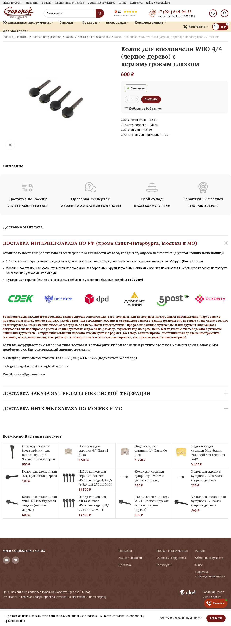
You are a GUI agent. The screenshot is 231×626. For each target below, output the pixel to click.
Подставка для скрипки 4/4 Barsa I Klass (93, 450)
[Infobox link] (201, 594)
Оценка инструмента (171, 558)
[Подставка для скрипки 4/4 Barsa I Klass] (68, 452)
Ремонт (200, 551)
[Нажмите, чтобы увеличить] (10, 144)
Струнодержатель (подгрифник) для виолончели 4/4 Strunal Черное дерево (39, 453)
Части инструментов (46, 37)
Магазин (22, 37)
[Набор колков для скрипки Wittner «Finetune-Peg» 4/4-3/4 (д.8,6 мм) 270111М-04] (68, 477)
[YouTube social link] (6, 560)
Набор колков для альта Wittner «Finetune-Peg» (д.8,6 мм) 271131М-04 (94, 503)
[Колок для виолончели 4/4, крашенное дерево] (12, 477)
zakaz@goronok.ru (29, 374)
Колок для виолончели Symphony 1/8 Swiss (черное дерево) (208, 501)
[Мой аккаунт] (224, 13)
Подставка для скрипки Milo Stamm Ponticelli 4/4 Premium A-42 (208, 453)
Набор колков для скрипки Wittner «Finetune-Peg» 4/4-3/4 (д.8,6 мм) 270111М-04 (96, 478)
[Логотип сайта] (19, 13)
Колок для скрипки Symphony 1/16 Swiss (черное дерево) (206, 476)
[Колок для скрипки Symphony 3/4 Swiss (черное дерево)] (124, 477)
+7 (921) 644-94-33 (175, 11)
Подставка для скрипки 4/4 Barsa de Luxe (151, 450)
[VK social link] (15, 560)
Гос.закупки (164, 565)
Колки (69, 37)
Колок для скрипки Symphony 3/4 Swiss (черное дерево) (149, 476)
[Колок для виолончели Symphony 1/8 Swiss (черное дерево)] (181, 502)
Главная (8, 37)
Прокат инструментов (172, 551)
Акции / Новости (130, 558)
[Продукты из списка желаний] (213, 13)
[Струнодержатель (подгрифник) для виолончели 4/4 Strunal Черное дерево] (12, 452)
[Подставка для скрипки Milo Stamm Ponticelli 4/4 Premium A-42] (181, 452)
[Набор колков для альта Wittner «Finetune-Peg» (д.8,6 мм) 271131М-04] (68, 502)
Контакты (125, 551)
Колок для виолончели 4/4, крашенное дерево (39, 473)
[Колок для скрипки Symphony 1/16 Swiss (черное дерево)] (181, 477)
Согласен (216, 618)
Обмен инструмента (209, 558)
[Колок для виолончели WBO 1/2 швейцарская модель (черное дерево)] (124, 502)
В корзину (151, 99)
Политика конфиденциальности (210, 574)
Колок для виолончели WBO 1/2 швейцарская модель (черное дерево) (152, 503)
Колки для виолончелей (94, 37)
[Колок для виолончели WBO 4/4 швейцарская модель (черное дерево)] (12, 502)
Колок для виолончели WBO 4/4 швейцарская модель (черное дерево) (39, 503)
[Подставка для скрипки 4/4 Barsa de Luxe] (124, 452)
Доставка (125, 565)
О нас (199, 565)
